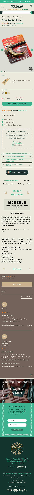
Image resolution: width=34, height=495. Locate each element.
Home (8, 459)
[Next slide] (32, 49)
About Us (16, 459)
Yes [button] (15, 325)
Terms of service (17, 463)
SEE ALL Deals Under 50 (8, 25)
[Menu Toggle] (3, 6)
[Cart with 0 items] (31, 6)
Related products (9, 184)
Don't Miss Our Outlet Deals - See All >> (17, 1)
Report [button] (18, 325)
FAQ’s (29, 184)
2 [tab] (3, 71)
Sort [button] (3, 291)
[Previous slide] (2, 49)
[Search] (31, 12)
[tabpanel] (17, 49)
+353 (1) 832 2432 (17, 480)
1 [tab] (1, 71)
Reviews (27, 180)
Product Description (11, 180)
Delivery (21, 184)
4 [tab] (6, 71)
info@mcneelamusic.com (18, 482)
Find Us (25, 459)
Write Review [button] (17, 284)
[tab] (26, 297)
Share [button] (22, 325)
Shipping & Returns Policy (17, 461)
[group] (17, 276)
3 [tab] (4, 71)
